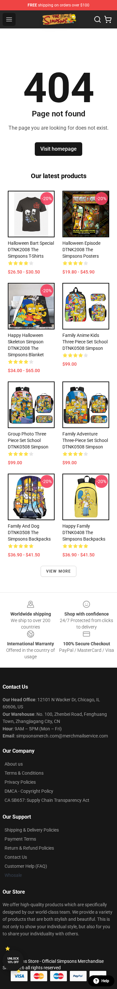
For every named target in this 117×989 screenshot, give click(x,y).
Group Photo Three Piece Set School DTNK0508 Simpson (28, 440)
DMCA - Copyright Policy (29, 791)
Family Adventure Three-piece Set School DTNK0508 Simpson (85, 440)
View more (58, 571)
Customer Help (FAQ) (26, 866)
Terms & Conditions (24, 773)
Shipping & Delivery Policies (32, 830)
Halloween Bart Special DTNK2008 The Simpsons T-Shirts (31, 250)
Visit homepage (58, 149)
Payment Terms (20, 839)
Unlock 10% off (13, 960)
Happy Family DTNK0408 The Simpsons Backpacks (83, 532)
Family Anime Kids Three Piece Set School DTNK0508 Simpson (85, 342)
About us (14, 764)
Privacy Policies (20, 782)
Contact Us (16, 857)
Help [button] (105, 981)
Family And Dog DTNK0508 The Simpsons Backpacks (29, 532)
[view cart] (108, 19)
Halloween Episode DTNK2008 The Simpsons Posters (81, 250)
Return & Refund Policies (29, 848)
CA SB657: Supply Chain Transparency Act (47, 800)
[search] (97, 19)
